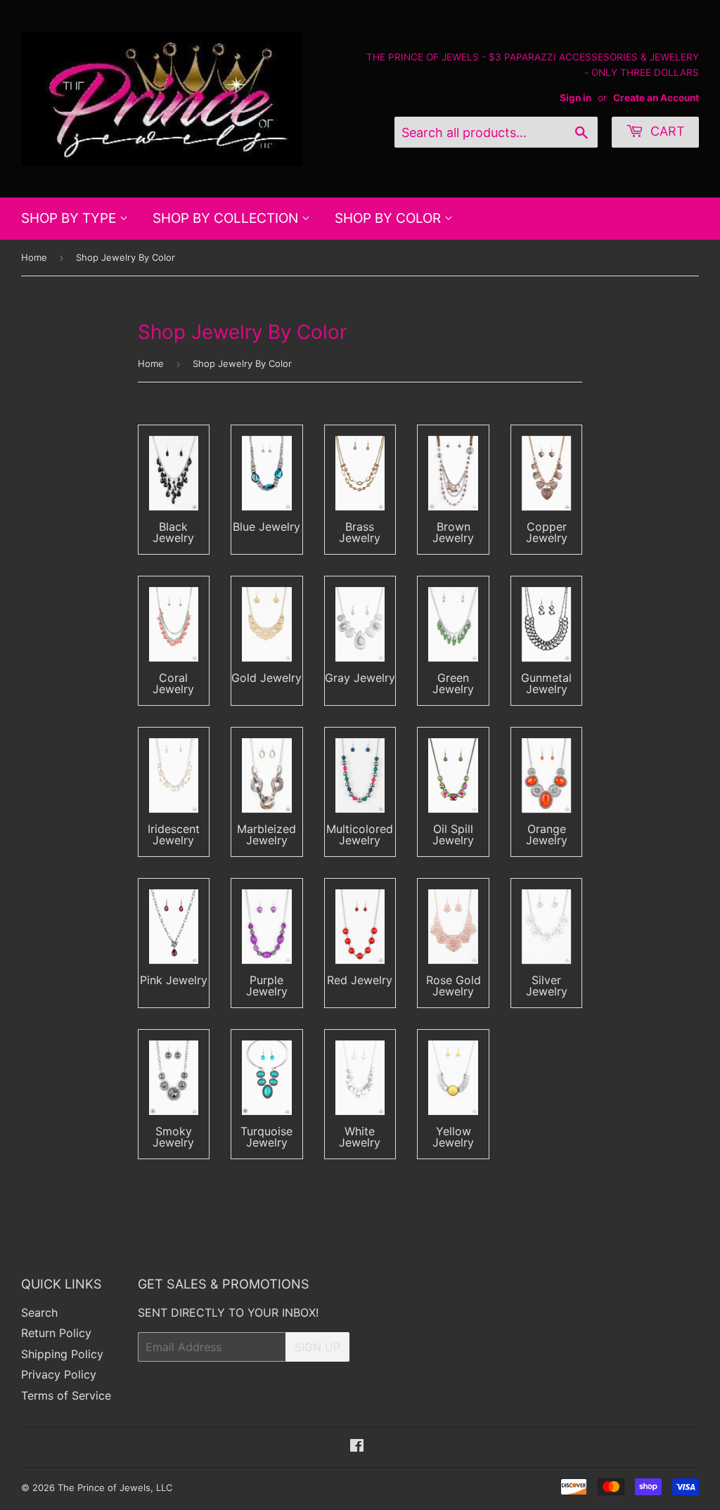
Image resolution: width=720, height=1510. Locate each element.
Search (39, 1312)
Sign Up (317, 1347)
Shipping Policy (62, 1354)
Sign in (575, 97)
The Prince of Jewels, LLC (115, 1487)
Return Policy (56, 1333)
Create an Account (656, 97)
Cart (666, 131)
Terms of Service (66, 1395)
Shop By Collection (227, 218)
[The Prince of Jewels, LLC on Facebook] (356, 1447)
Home (34, 257)
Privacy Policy (58, 1374)
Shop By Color (389, 218)
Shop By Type (70, 218)
